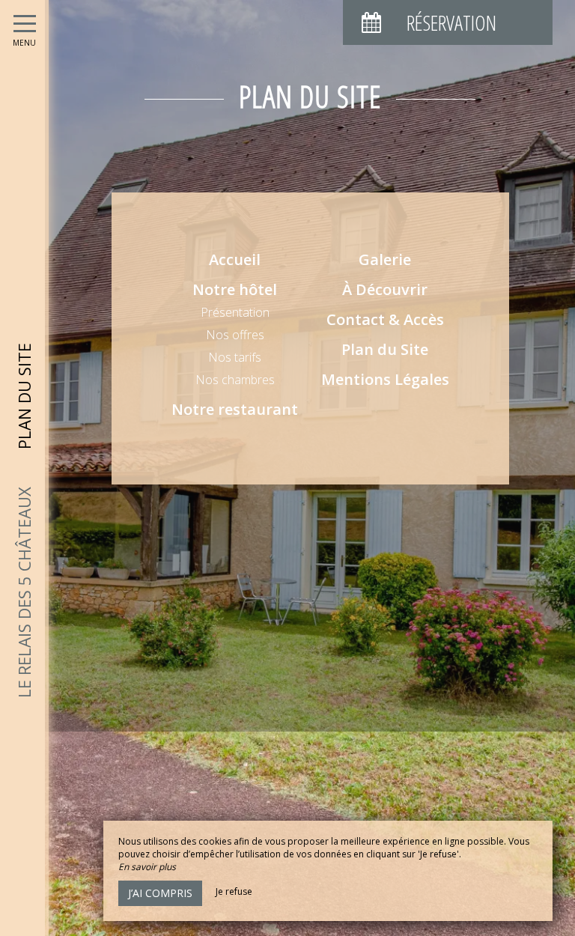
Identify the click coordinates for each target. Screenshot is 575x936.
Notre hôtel (234, 289)
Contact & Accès (385, 319)
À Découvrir (385, 289)
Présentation (235, 312)
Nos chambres (235, 379)
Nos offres (235, 334)
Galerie (385, 259)
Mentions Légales (385, 379)
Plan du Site (384, 349)
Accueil (235, 259)
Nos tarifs (234, 357)
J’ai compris (160, 893)
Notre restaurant (234, 409)
